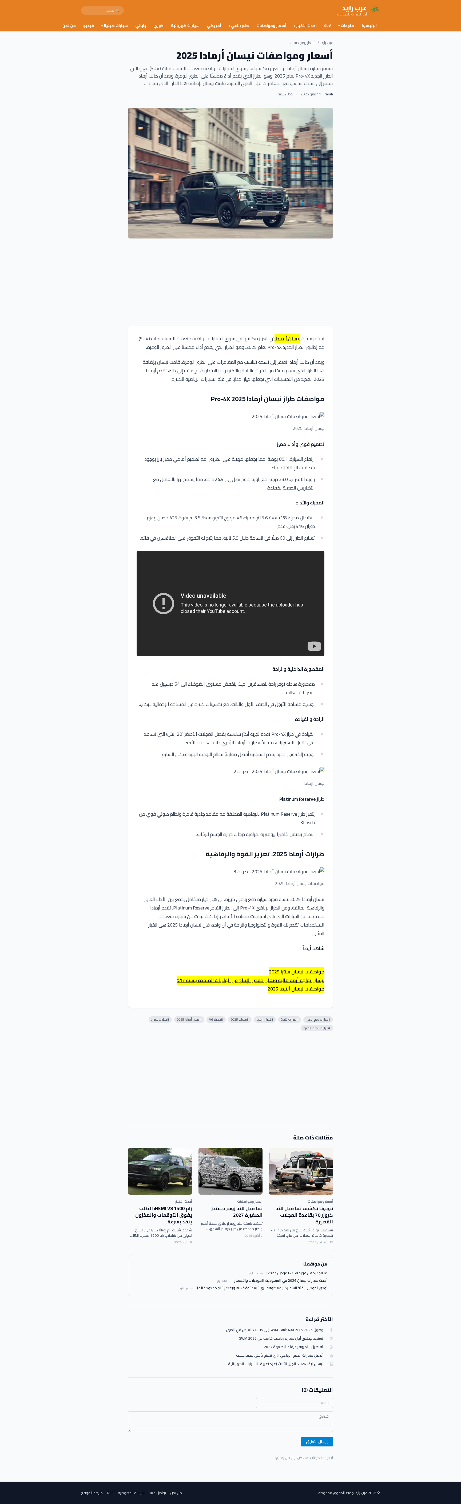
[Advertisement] (230, 282)
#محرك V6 (216, 1019)
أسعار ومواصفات (271, 25)
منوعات (346, 25)
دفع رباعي (239, 25)
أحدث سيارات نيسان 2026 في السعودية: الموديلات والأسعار (280, 1280)
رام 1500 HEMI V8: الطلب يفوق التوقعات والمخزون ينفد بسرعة (163, 1215)
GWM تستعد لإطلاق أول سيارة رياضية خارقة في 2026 (281, 1338)
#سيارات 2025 (239, 1019)
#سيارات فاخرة (290, 1019)
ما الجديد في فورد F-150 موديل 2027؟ (296, 1272)
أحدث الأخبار (305, 25)
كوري (158, 25)
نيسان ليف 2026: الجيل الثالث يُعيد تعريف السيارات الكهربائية (275, 1363)
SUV (327, 25)
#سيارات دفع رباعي (318, 1019)
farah (328, 94)
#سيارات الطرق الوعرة (317, 1028)
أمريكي (214, 25)
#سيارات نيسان (160, 1019)
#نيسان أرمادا (264, 1019)
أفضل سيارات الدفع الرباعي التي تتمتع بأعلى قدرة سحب (279, 1355)
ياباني (140, 25)
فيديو (88, 25)
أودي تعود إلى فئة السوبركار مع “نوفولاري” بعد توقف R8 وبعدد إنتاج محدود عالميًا (261, 1287)
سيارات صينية (114, 25)
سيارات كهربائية (185, 25)
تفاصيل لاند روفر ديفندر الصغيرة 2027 (237, 1211)
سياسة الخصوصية (131, 1492)
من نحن (69, 25)
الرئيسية (369, 25)
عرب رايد (327, 42)
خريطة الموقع (92, 1492)
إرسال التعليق (317, 1441)
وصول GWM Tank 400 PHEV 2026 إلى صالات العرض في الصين (274, 1329)
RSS (110, 1492)
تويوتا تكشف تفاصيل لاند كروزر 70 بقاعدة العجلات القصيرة (304, 1215)
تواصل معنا (157, 1492)
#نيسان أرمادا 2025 (189, 1019)
